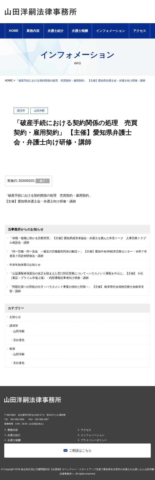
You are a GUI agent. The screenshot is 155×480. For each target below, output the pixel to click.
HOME (14, 30)
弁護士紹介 (56, 30)
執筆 (12, 348)
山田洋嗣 (18, 331)
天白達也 (18, 340)
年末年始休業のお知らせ (25, 264)
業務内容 (33, 30)
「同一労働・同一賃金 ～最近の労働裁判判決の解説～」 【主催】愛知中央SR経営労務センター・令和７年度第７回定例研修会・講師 (78, 253)
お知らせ (15, 317)
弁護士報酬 (80, 30)
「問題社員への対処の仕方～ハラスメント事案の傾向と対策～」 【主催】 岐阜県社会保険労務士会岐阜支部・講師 (76, 289)
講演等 (13, 325)
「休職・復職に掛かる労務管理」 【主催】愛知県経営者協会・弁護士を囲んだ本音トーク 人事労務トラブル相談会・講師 (77, 240)
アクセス (139, 30)
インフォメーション (110, 30)
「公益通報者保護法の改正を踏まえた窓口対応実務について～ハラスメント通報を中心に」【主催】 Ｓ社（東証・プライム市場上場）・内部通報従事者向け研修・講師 (76, 275)
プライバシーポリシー (94, 440)
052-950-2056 (17, 419)
